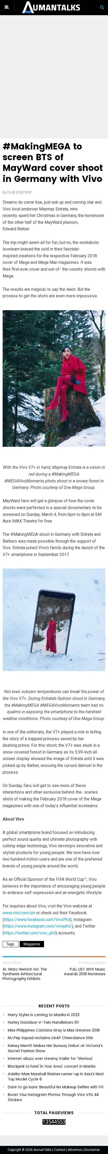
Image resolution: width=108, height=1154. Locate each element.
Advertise (75, 1150)
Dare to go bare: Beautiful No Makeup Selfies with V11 (55, 1087)
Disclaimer (92, 1150)
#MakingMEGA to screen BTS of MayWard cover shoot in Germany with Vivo (53, 162)
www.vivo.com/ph (19, 912)
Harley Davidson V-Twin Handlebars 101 (43, 1022)
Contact (60, 1150)
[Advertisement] (54, 78)
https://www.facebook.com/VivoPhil (37, 919)
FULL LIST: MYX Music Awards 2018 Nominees (84, 971)
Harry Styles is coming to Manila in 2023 (43, 1014)
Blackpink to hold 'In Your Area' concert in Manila (51, 1066)
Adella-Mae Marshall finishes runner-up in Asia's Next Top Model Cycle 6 (56, 1077)
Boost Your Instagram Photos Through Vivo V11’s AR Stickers (53, 1097)
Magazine (32, 944)
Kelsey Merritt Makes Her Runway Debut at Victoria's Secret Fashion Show (55, 1048)
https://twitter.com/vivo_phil (30, 932)
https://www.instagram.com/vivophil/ (38, 926)
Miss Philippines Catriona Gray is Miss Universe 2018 (54, 1030)
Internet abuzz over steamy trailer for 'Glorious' (50, 1058)
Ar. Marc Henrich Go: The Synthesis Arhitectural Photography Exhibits (25, 974)
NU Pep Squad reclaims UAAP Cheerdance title (50, 1037)
